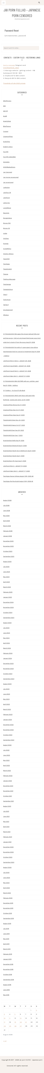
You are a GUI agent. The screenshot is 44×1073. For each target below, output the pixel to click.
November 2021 (8, 791)
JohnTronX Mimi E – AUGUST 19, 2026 (15, 466)
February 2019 (7, 954)
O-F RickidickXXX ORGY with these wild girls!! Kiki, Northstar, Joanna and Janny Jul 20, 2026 (19, 398)
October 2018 (7, 974)
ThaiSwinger (7, 284)
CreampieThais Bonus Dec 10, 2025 (14, 405)
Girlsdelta (6, 162)
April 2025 (6, 582)
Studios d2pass (8, 254)
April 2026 (6, 521)
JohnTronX (6, 198)
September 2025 (8, 556)
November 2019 (8, 908)
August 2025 (7, 561)
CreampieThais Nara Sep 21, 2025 (14, 415)
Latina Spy (6, 203)
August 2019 (7, 923)
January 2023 (7, 719)
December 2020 (8, 847)
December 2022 (8, 724)
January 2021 (7, 842)
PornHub (5, 243)
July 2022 (6, 750)
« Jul (5, 1041)
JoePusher (6, 187)
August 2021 (7, 806)
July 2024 (6, 628)
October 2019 (7, 913)
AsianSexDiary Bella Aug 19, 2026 (13, 440)
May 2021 (6, 821)
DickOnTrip (6, 141)
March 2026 (7, 526)
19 (15, 1022)
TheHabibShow (8, 289)
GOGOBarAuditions (9, 167)
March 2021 (6, 832)
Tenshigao (6, 264)
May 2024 (6, 638)
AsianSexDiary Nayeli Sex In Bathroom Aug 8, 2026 (19, 451)
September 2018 (8, 979)
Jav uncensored (8, 182)
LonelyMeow (7, 208)
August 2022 (7, 745)
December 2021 (8, 786)
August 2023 (7, 684)
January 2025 (7, 597)
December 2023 (8, 663)
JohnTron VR (7, 192)
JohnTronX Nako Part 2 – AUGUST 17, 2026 (16, 471)
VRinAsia (6, 315)
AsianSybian (7, 121)
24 (5, 1026)
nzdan (5, 233)
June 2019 (6, 934)
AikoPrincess (7, 101)
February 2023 (7, 714)
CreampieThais (8, 136)
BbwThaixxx (7, 126)
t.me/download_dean (11, 68)
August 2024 (7, 623)
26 (15, 1026)
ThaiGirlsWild (7, 269)
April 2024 (6, 643)
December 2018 (8, 964)
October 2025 (7, 551)
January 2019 (7, 959)
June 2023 (6, 694)
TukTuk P (6, 305)
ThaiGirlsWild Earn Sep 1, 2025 (13, 435)
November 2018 (8, 969)
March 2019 (6, 949)
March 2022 (7, 770)
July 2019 (6, 928)
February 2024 (7, 653)
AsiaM (5, 116)
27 (21, 1026)
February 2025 (7, 592)
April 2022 (6, 765)
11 (9, 1018)
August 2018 (7, 984)
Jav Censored (7, 172)
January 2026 (7, 536)
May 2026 (6, 515)
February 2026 (7, 531)
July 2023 (6, 689)
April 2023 (6, 704)
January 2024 (7, 658)
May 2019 (6, 939)
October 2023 (7, 674)
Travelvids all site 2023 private (14, 83)
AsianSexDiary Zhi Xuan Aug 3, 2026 (14, 461)
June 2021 (6, 816)
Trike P (5, 294)
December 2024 (8, 602)
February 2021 (7, 837)
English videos (8, 147)
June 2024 (6, 633)
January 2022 (7, 781)
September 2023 (8, 679)
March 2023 (7, 709)
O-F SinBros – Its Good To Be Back (14, 390)
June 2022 (6, 755)
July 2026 (6, 505)
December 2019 (8, 903)
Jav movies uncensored (11, 177)
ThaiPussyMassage (9, 279)
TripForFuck (7, 299)
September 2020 (8, 862)
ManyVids (6, 213)
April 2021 (6, 826)
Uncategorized (8, 310)
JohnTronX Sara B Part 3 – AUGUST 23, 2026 (17, 371)
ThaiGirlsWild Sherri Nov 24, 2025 (14, 420)
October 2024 (7, 612)
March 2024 (7, 648)
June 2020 (6, 877)
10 (4, 1018)
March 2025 (7, 587)
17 (4, 1022)
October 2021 (7, 796)
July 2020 (6, 872)
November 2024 (8, 607)
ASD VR (5, 111)
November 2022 (8, 730)
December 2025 (8, 541)
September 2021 (8, 801)
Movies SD (6, 228)
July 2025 (6, 566)
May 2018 (6, 995)
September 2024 (8, 617)
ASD (4, 106)
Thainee (5, 274)
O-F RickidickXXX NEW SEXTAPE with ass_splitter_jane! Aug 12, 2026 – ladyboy (21, 383)
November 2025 (8, 546)
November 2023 (8, 668)
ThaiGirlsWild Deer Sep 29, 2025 (13, 430)
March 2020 (7, 893)
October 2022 (7, 735)
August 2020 (7, 867)
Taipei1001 (6, 259)
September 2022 (8, 740)
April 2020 (6, 888)
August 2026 (7, 500)
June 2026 (6, 510)
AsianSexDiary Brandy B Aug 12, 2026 (15, 445)
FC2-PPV (5, 152)
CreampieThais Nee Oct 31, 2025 (13, 410)
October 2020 (7, 857)
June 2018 (6, 990)
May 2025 (6, 577)
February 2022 (7, 775)
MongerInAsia (7, 218)
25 (10, 1026)
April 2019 (6, 944)
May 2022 (6, 760)
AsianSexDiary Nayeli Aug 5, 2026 (13, 456)
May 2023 (6, 699)
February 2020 (7, 898)
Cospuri (5, 131)
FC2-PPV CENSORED (9, 157)
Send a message (9, 65)
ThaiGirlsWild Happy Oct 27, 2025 (14, 425)
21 (26, 1022)
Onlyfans (6, 238)
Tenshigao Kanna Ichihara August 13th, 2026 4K (18, 476)
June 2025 (6, 572)
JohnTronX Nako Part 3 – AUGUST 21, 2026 (16, 376)
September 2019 (8, 918)
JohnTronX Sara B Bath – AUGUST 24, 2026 (16, 366)
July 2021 (6, 811)
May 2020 (6, 883)
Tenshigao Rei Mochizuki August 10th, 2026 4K (18, 481)
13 (20, 1018)
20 (21, 1022)
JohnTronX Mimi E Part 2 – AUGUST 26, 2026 (17, 361)
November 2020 (8, 852)
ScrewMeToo (7, 248)
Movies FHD (7, 223)
